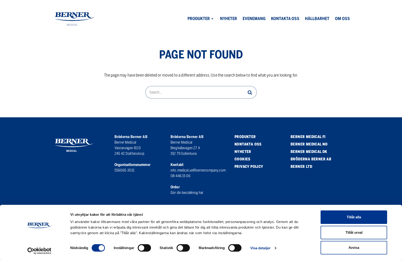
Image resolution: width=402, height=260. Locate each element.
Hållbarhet (317, 18)
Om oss (342, 18)
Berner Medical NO (309, 144)
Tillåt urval (353, 232)
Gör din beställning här (187, 192)
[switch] (144, 248)
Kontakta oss (285, 18)
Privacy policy (248, 166)
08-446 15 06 (180, 176)
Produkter (199, 18)
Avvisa (353, 248)
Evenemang (254, 18)
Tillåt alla (354, 217)
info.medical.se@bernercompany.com (198, 170)
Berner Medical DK (309, 151)
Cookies (242, 159)
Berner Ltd (301, 166)
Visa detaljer (260, 248)
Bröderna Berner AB (311, 159)
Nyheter (228, 18)
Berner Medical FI (308, 137)
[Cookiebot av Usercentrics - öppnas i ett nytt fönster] (39, 250)
